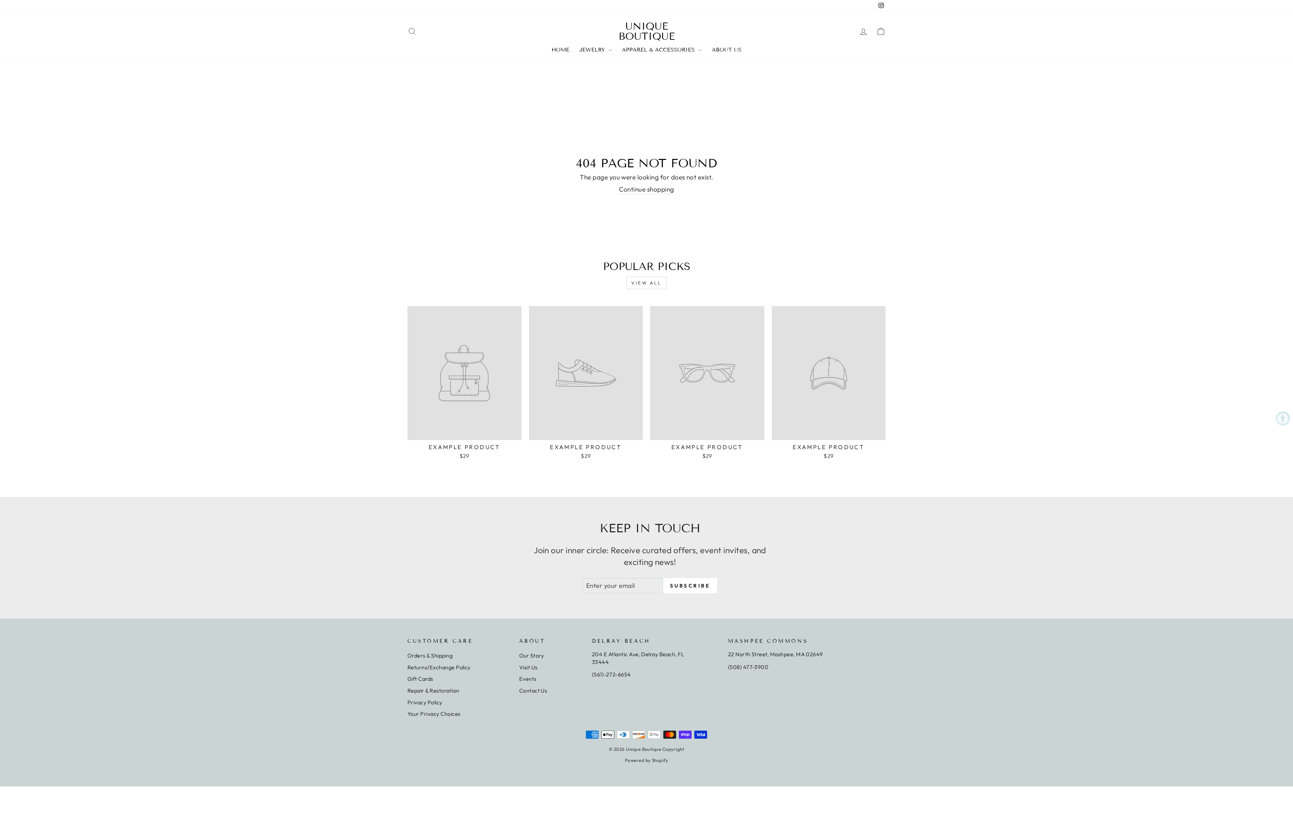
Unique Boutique (647, 31)
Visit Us (528, 667)
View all (646, 283)
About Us (726, 49)
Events (528, 678)
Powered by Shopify (646, 760)
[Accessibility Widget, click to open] (1283, 418)
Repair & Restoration (433, 690)
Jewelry (593, 49)
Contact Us (533, 690)
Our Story (531, 655)
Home (560, 49)
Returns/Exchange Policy (439, 667)
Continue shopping (646, 189)
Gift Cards (420, 678)
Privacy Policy (424, 702)
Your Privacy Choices (434, 713)
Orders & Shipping (430, 655)
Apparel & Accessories (659, 49)
